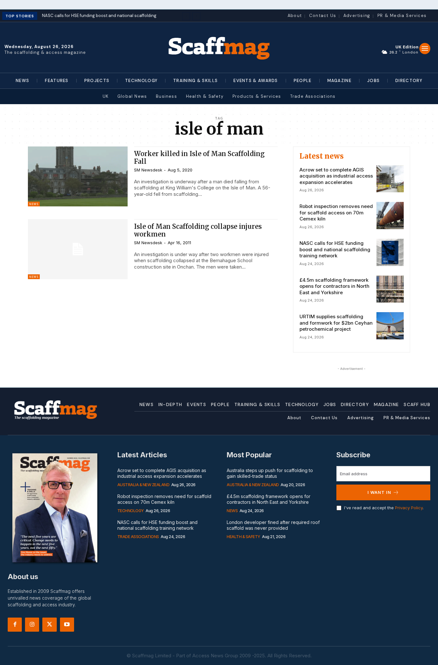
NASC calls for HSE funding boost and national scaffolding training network (334, 249)
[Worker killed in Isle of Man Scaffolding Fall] (78, 176)
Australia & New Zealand (143, 484)
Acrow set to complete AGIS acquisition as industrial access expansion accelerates (336, 176)
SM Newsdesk (148, 169)
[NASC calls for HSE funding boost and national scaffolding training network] (390, 252)
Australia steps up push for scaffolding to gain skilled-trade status (270, 473)
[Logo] (219, 47)
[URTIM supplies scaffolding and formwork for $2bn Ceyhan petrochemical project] (390, 325)
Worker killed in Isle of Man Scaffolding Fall (199, 157)
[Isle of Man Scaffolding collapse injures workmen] (78, 249)
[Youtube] (67, 625)
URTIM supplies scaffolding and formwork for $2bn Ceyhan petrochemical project (336, 322)
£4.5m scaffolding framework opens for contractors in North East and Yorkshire (334, 286)
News (33, 204)
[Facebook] (15, 625)
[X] (49, 625)
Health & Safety (243, 536)
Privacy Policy (409, 507)
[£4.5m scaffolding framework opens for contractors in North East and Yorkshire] (390, 289)
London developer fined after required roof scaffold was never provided (273, 525)
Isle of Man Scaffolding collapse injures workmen (198, 230)
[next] (196, 16)
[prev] (186, 16)
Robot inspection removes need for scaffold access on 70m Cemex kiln (336, 212)
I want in (379, 492)
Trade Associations (138, 536)
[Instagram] (32, 625)
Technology (130, 510)
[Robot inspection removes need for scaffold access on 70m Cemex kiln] (390, 215)
